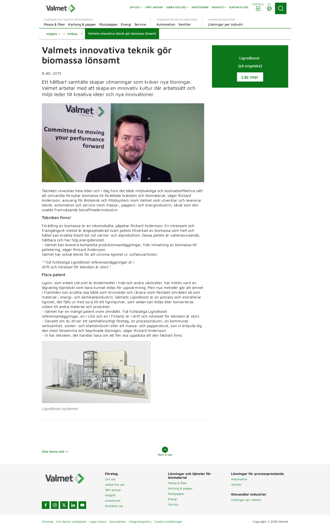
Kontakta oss (114, 506)
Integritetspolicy (140, 521)
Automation (239, 479)
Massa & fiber (177, 483)
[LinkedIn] (73, 505)
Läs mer (250, 77)
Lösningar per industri (246, 499)
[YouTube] (82, 505)
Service (173, 504)
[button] (53, 34)
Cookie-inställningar (168, 521)
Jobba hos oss (114, 484)
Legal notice (97, 521)
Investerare (113, 500)
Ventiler (236, 484)
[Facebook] (45, 505)
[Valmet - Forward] (61, 8)
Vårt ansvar (113, 490)
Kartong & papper (180, 488)
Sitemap (47, 521)
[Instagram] (55, 505)
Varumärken (117, 521)
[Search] (280, 8)
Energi (172, 499)
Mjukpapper (176, 493)
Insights (110, 495)
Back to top (165, 454)
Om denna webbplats (71, 521)
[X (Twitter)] (64, 505)
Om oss (110, 479)
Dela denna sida (53, 451)
